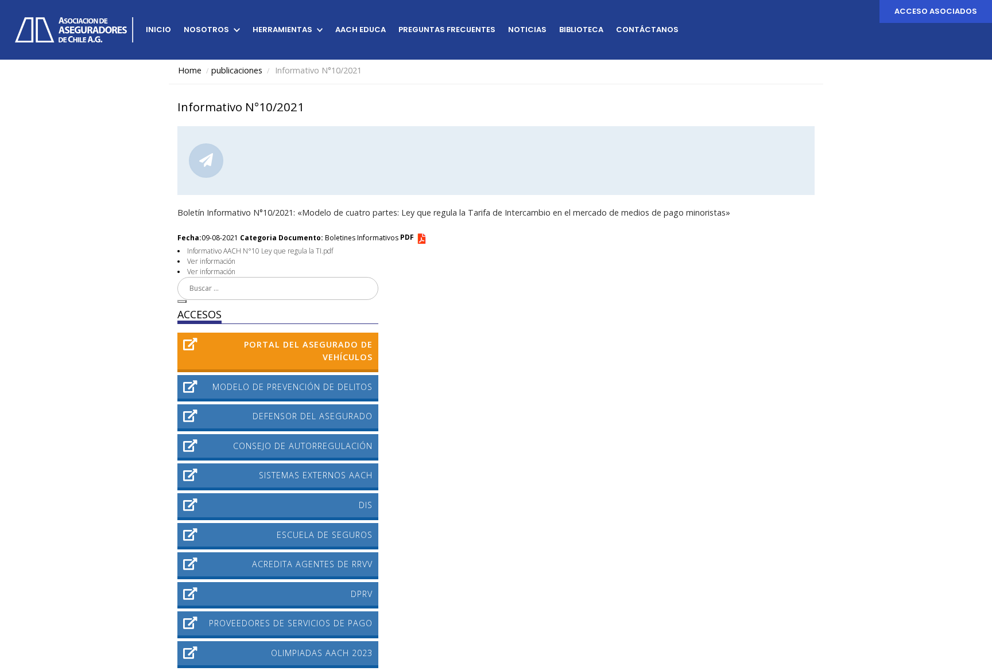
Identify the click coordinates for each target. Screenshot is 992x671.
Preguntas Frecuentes (446, 29)
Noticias (527, 29)
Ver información (211, 261)
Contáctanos (647, 29)
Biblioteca (581, 29)
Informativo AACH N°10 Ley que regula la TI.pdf (260, 251)
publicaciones (236, 70)
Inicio (158, 29)
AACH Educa (360, 29)
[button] (182, 301)
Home (190, 70)
